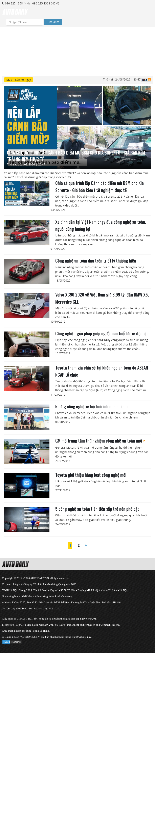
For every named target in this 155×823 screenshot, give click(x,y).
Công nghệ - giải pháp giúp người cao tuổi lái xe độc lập (102, 333)
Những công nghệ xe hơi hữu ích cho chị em (91, 406)
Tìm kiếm (53, 22)
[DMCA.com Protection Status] (12, 641)
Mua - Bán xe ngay (18, 80)
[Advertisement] (77, 55)
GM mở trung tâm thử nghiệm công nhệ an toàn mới (100, 440)
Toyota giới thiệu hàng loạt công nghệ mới (90, 474)
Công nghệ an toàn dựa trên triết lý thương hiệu (95, 260)
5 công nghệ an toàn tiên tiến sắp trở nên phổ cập (97, 508)
